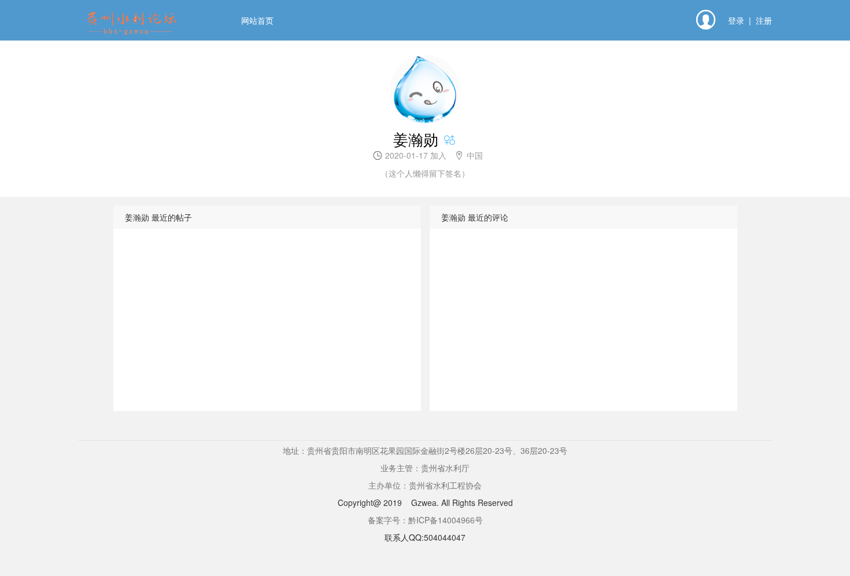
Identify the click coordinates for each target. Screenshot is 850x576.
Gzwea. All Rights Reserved (462, 502)
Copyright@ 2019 (370, 502)
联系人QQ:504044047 (425, 537)
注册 (764, 20)
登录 (736, 20)
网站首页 (257, 20)
